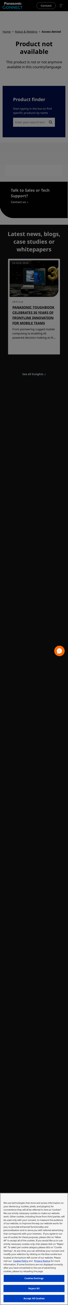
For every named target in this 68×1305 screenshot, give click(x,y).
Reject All (33, 1288)
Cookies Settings (33, 1278)
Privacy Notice (42, 1261)
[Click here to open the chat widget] (59, 651)
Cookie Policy (20, 1261)
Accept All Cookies (34, 1298)
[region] (34, 1249)
